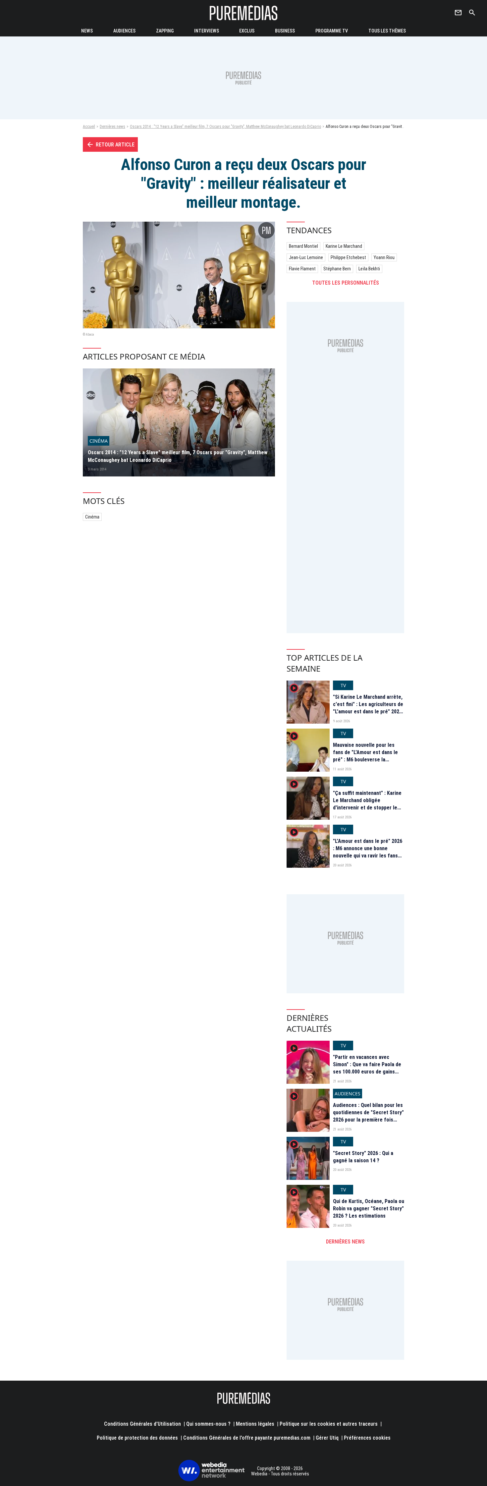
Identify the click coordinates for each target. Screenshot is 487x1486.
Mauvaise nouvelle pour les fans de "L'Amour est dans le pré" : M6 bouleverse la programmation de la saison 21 (368, 756)
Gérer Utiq (327, 1438)
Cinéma (92, 517)
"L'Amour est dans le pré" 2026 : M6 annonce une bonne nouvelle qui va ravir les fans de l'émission (367, 852)
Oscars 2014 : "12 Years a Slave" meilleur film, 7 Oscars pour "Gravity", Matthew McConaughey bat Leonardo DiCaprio (225, 126)
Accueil (89, 126)
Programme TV (331, 30)
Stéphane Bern (337, 268)
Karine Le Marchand (344, 246)
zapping (165, 30)
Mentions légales (255, 1424)
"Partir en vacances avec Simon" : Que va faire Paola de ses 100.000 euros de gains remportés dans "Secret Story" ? (368, 1072)
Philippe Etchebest (348, 257)
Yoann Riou (384, 257)
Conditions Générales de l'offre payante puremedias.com (246, 1438)
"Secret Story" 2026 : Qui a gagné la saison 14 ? (363, 1157)
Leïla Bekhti (369, 268)
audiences (124, 30)
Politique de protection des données (137, 1438)
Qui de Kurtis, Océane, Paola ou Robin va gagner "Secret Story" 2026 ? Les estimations (368, 1208)
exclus (246, 30)
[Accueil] (243, 12)
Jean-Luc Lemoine (306, 257)
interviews (206, 30)
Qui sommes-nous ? (208, 1424)
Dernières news (112, 126)
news (87, 30)
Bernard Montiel (303, 246)
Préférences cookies (367, 1438)
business (285, 30)
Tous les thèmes (387, 30)
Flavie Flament (302, 268)
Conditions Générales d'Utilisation (142, 1424)
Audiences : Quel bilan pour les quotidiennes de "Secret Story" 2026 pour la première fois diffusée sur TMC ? (368, 1116)
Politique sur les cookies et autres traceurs (329, 1424)
